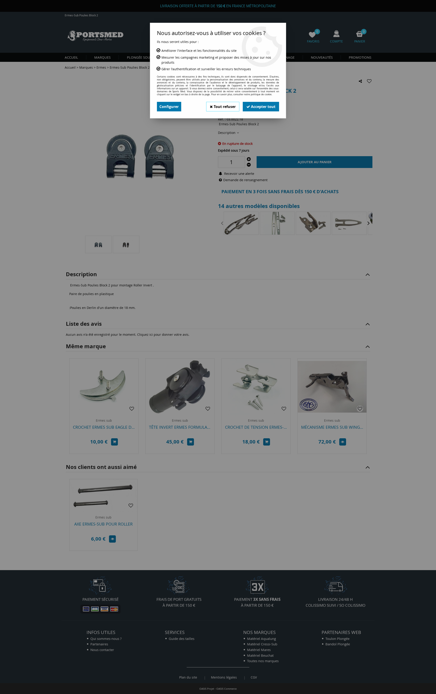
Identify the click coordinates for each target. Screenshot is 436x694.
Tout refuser (224, 106)
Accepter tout (262, 106)
